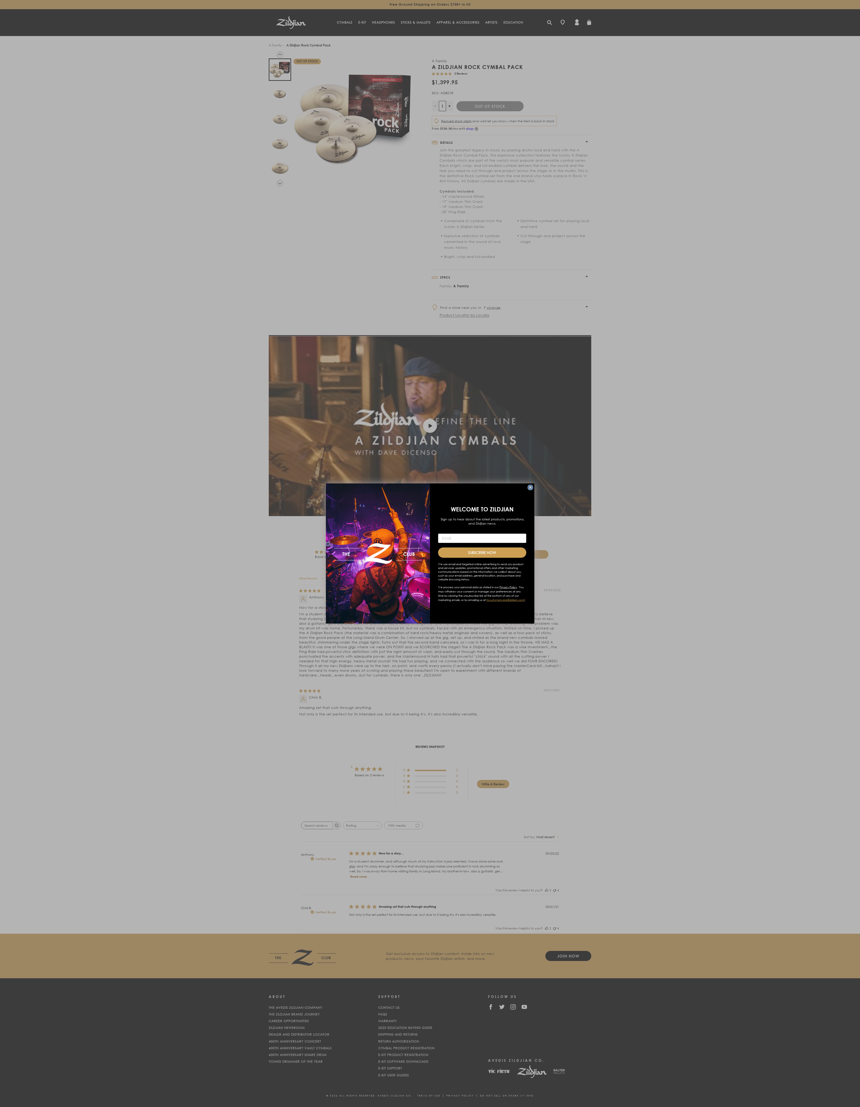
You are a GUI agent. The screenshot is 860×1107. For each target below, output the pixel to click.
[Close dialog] (530, 487)
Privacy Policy (508, 587)
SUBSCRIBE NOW (482, 552)
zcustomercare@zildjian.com (505, 600)
